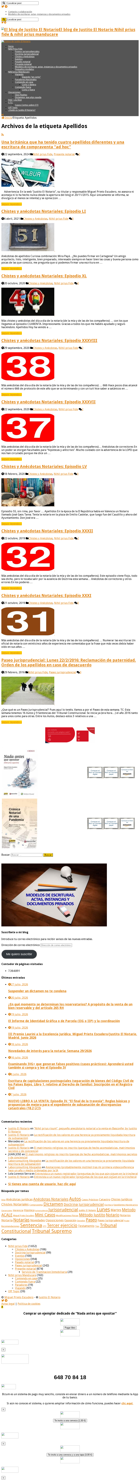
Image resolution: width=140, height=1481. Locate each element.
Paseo (91, 1219)
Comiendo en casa (24, 82)
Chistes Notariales (15, 1204)
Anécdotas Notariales (50, 1199)
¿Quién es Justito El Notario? (22, 110)
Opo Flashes (21, 95)
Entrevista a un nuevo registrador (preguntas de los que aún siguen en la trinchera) (86, 1173)
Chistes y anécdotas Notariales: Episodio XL (44, 276)
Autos (75, 1198)
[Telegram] (6, 6)
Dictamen (53, 1204)
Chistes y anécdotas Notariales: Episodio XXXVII (48, 402)
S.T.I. (10, 102)
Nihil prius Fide (42, 154)
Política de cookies (29, 1303)
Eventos (19, 59)
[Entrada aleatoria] (2, 115)
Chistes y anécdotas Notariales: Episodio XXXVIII (49, 340)
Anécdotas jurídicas (19, 1199)
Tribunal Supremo (52, 1231)
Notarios (125, 1215)
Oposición (70, 1220)
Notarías (21, 1219)
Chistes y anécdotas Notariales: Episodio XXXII (47, 531)
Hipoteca (29, 1210)
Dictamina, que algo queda (28, 97)
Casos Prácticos (90, 1199)
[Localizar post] (3, 3)
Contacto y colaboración (20, 11)
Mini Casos (45, 1214)
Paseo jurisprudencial (62, 672)
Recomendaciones (10, 1226)
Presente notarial (23, 64)
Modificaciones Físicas (67, 1215)
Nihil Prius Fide (15, 49)
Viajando (19, 74)
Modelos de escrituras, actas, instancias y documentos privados (39, 14)
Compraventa (36, 1205)
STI (44, 1226)
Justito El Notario (19, 1128)
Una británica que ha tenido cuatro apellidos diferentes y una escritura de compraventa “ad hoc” (62, 144)
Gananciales (6, 1210)
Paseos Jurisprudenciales (27, 51)
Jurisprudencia (41, 1210)
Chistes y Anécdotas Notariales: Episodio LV (44, 466)
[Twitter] (2, 6)
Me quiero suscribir (19, 954)
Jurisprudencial (63, 1209)
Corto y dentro (29, 84)
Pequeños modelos (24, 69)
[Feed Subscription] (2, 134)
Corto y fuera (28, 89)
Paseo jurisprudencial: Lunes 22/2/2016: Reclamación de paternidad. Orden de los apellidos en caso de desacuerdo (68, 662)
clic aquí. (127, 1403)
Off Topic (13, 107)
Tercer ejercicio (62, 1225)
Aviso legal (8, 1303)
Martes (116, 1210)
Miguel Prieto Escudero (23, 1215)
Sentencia (31, 1225)
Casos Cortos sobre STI (26, 105)
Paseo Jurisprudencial (110, 1220)
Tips (97, 1226)
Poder (126, 1221)
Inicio (11, 46)
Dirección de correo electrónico (20, 945)
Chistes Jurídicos (121, 1199)
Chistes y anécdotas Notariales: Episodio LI (43, 211)
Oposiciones (14, 92)
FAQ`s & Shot (15, 100)
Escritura (108, 1205)
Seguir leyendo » (11, 204)
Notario (112, 1215)
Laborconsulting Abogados (24, 1160)
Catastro (104, 1199)
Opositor (81, 1221)
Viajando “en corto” (31, 77)
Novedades (37, 1220)
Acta (3, 1200)
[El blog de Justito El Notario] (16, 41)
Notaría (7, 1220)
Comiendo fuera (23, 87)
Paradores (21, 1285)
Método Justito (92, 1215)
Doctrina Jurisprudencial (27, 54)
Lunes (103, 1209)
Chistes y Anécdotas (24, 56)
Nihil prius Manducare (19, 72)
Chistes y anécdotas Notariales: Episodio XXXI (46, 595)
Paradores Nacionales (26, 79)
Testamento (86, 1226)
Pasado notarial (22, 61)
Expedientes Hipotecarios (126, 1205)
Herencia (18, 1210)
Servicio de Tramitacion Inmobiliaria (44, 1272)
